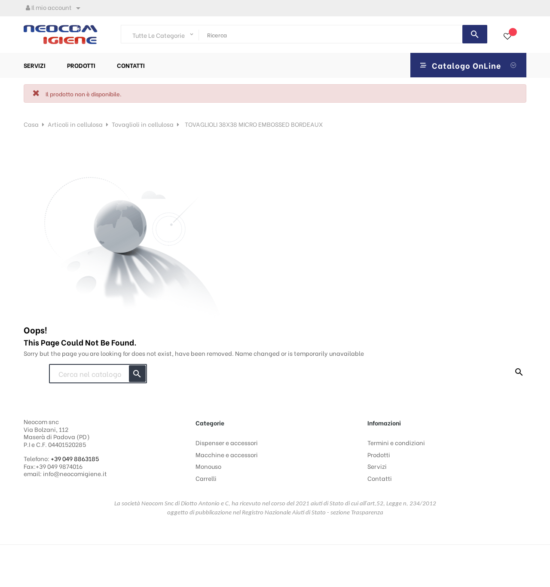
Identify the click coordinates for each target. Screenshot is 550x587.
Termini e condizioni (396, 442)
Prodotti (378, 454)
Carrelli (206, 478)
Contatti (379, 478)
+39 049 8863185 (75, 458)
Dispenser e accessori (227, 442)
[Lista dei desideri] (507, 36)
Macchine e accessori (227, 454)
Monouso (208, 466)
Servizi (377, 466)
